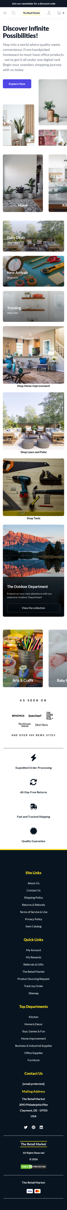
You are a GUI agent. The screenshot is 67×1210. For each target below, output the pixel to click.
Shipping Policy (33, 897)
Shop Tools (33, 518)
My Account (33, 950)
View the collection (33, 607)
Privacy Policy (33, 919)
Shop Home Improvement (33, 385)
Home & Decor (33, 1024)
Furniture (33, 1060)
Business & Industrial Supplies (33, 1045)
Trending (14, 308)
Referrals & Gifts (33, 964)
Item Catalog (33, 926)
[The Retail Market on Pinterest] (33, 1127)
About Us (33, 883)
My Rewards (33, 957)
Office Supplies (33, 1052)
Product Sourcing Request (33, 978)
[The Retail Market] (33, 1144)
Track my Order (33, 986)
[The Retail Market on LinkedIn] (41, 1127)
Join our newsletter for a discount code (33, 3)
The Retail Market (33, 971)
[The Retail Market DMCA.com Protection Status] (33, 1166)
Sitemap (34, 993)
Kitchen (33, 1017)
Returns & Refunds (33, 904)
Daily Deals (16, 237)
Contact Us (34, 890)
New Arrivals (17, 272)
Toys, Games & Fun (33, 1031)
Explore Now (17, 83)
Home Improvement (33, 1038)
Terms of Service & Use (33, 912)
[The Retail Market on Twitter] (26, 1127)
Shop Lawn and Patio (34, 452)
